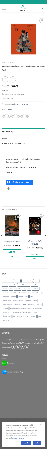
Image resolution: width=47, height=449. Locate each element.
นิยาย (29, 289)
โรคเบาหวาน (6, 320)
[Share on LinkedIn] (27, 116)
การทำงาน (5, 285)
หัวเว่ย (24, 305)
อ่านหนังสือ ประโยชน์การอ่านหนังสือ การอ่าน (20, 309)
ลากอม (31, 297)
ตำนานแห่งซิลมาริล (12, 241)
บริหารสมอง (14, 293)
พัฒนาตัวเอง (35, 293)
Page (10, 109)
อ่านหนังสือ (5, 309)
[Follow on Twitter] (22, 347)
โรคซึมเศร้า (33, 316)
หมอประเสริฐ (18, 305)
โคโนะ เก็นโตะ (24, 316)
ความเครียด (34, 285)
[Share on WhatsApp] (4, 116)
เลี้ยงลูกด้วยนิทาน (7, 316)
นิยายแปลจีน (6, 293)
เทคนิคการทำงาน (27, 312)
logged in (23, 167)
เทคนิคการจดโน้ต (17, 312)
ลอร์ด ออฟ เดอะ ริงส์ (23, 297)
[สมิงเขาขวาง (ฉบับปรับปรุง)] (35, 226)
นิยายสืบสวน (36, 289)
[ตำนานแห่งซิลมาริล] (12, 226)
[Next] (45, 240)
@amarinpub (10, 363)
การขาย (37, 281)
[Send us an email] (27, 347)
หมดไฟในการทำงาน (7, 305)
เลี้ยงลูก (35, 312)
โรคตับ (39, 316)
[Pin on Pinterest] (22, 116)
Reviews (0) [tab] (7, 131)
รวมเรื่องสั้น (11, 63)
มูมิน (42, 293)
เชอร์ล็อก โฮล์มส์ (6, 312)
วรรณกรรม (24, 104)
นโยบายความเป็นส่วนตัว (18, 438)
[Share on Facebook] (9, 116)
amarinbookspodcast (8, 281)
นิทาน (24, 289)
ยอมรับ (37, 443)
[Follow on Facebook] (13, 347)
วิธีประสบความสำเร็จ (18, 301)
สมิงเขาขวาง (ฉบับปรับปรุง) (35, 242)
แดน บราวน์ (16, 316)
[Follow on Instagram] (18, 347)
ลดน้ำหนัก (13, 297)
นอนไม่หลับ (17, 289)
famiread (17, 281)
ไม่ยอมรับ (26, 443)
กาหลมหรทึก (13, 285)
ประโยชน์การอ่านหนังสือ (24, 293)
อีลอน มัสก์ (39, 305)
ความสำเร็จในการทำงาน (23, 285)
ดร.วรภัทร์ (5, 289)
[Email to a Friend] (18, 116)
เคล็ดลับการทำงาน (37, 309)
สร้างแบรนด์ (28, 301)
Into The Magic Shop (27, 281)
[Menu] (4, 6)
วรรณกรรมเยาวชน (7, 301)
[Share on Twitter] (13, 116)
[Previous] (2, 240)
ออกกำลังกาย (31, 305)
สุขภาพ (35, 301)
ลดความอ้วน (6, 297)
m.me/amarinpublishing (15, 372)
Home (3, 63)
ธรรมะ (11, 289)
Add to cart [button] (12, 252)
